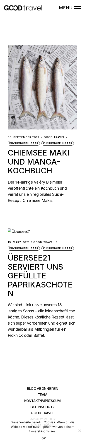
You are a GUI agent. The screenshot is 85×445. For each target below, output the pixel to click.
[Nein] (79, 430)
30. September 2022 (24, 137)
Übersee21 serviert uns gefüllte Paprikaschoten (40, 275)
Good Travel (54, 137)
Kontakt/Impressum (42, 401)
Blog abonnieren (42, 388)
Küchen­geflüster (24, 143)
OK (43, 438)
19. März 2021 (18, 242)
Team (42, 394)
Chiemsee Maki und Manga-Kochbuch (38, 161)
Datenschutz (42, 407)
